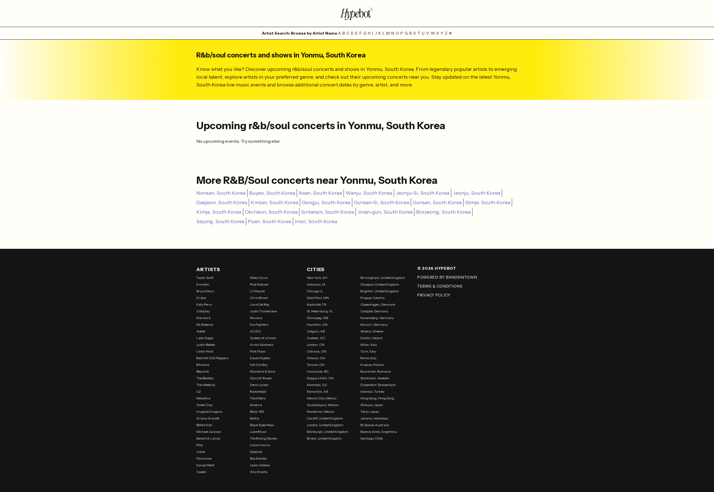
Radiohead (258, 391)
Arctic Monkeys (261, 345)
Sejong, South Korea (220, 221)
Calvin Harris (260, 445)
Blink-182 (257, 411)
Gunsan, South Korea (437, 202)
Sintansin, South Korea (327, 212)
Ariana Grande (207, 418)
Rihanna (202, 365)
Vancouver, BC (318, 371)
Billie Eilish (204, 425)
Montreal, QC (317, 385)
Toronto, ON (315, 365)
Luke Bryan (258, 432)
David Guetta (260, 358)
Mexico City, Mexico (321, 398)
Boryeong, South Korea (443, 212)
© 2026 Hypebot (436, 268)
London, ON (315, 345)
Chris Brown (259, 298)
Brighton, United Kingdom (379, 291)
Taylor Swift (205, 278)
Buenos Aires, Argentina (378, 432)
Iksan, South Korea (320, 193)
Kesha (254, 418)
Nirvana (256, 318)
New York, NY (317, 278)
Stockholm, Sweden (374, 378)
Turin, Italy (368, 351)
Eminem (202, 284)
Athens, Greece (371, 331)
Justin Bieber (205, 345)
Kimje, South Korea (218, 212)
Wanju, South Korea (369, 193)
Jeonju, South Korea (476, 193)
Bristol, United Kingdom (324, 438)
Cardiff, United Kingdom (325, 418)
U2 (198, 391)
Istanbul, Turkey (372, 391)
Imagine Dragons (209, 411)
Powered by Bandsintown (447, 277)
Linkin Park (205, 351)
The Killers (258, 398)
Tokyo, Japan (369, 411)
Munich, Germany (374, 324)
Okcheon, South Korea (271, 212)
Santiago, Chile (371, 438)
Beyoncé (202, 371)
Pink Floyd (257, 351)
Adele (200, 331)
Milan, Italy (368, 345)
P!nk (199, 445)
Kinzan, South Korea (274, 202)
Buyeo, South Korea (272, 193)
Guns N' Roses (261, 378)
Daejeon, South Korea (221, 202)
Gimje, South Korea (487, 202)
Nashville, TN (316, 304)
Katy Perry (204, 304)
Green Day (204, 405)
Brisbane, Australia (374, 425)
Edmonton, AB (317, 391)
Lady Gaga (204, 338)
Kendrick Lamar (208, 438)
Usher (201, 452)
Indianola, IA (316, 284)
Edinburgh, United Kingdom (327, 432)
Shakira (256, 405)
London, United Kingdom (325, 425)
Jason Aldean (260, 465)
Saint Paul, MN (318, 298)
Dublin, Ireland (371, 338)
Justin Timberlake (263, 311)
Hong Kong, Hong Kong (377, 398)
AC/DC (255, 331)
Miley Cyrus (259, 278)
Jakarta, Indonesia (374, 418)
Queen (201, 472)
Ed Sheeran (204, 324)
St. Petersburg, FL (320, 311)
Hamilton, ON (317, 324)
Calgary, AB (316, 331)
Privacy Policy (433, 295)
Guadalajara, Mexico (323, 405)
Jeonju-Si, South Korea (422, 193)
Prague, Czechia (372, 298)
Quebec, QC (316, 338)
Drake (201, 298)
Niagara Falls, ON (320, 378)
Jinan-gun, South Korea (385, 212)
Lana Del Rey (259, 304)
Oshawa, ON (316, 351)
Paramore (203, 458)
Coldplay (203, 311)
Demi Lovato (259, 385)
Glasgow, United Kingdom (379, 284)
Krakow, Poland (371, 365)
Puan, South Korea (269, 221)
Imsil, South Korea (316, 221)
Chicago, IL (315, 291)
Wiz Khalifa (258, 472)
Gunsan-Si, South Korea (381, 202)
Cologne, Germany (374, 311)
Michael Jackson (208, 432)
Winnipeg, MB (317, 318)
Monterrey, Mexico (320, 411)
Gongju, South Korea (326, 202)
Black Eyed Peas (262, 425)
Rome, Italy (368, 358)
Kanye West (205, 465)
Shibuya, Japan (371, 405)
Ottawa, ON (316, 358)
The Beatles (204, 378)
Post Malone (259, 284)
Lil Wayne (257, 291)
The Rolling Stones (263, 438)
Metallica (203, 398)
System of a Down (263, 338)
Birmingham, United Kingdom (382, 278)
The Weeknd (205, 385)
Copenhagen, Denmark (377, 304)
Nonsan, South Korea (220, 193)
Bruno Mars (205, 291)
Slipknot (256, 452)
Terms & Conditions (440, 286)
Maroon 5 (203, 318)
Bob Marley (258, 458)
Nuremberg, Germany (377, 318)
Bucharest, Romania (375, 371)
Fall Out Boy (258, 365)
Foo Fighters (259, 324)
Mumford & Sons (262, 371)
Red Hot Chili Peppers (212, 358)
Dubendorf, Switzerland (377, 385)
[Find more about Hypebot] (357, 13)
